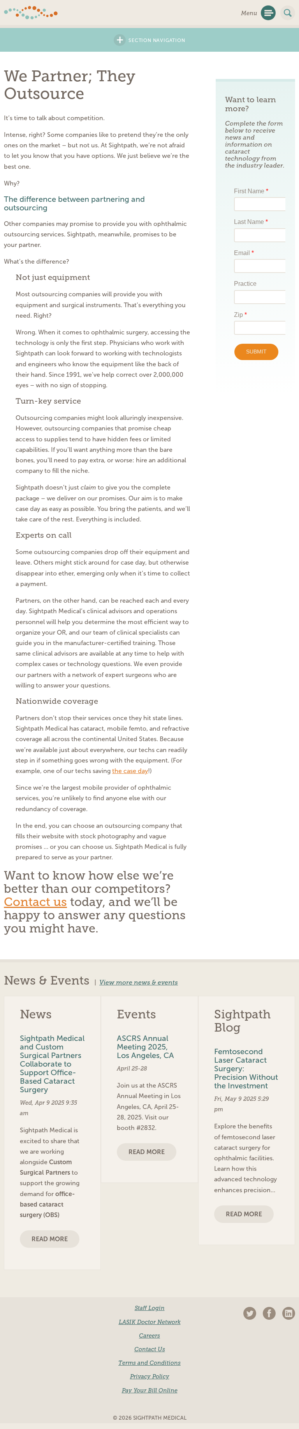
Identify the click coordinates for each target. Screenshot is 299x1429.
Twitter (249, 1313)
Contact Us (149, 1349)
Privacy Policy (149, 1376)
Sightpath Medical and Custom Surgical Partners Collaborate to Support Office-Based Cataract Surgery (52, 1064)
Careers (149, 1336)
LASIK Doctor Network (150, 1322)
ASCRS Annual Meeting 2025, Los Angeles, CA (145, 1047)
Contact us (35, 902)
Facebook (269, 1313)
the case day (130, 771)
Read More (50, 1239)
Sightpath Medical (31, 12)
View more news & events (138, 982)
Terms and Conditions (149, 1363)
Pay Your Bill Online (150, 1390)
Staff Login (150, 1308)
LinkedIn (288, 1313)
